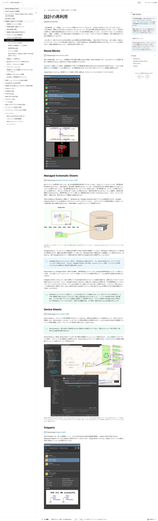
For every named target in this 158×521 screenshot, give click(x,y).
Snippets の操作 (61, 432)
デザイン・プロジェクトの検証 (15, 64)
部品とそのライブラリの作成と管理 (15, 104)
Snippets (135, 66)
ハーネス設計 (9, 102)
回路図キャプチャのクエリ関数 (15, 74)
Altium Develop (141, 20)
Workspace (47, 66)
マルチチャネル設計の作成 (14, 37)
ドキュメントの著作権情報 (14, 119)
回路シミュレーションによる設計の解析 (16, 80)
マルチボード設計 (10, 99)
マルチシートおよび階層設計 (15, 35)
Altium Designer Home (53, 10)
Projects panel (110, 339)
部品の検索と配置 (12, 29)
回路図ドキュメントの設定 (14, 24)
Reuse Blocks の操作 (62, 55)
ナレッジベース (11, 124)
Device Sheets (136, 63)
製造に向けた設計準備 (11, 96)
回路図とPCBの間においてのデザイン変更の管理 (19, 86)
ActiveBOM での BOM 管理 (12, 83)
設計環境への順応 (10, 18)
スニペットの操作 (13, 51)
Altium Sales (136, 32)
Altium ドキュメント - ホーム (15, 121)
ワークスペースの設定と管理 (13, 107)
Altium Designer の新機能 (12, 11)
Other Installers (137, 47)
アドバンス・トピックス (13, 67)
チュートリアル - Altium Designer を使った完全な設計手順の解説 (19, 15)
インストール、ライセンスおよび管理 (15, 110)
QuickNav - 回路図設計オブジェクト (17, 77)
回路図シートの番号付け (13, 59)
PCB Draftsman (9, 94)
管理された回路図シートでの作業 (17, 45)
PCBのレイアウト (10, 88)
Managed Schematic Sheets (140, 61)
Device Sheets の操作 (62, 314)
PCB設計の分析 (9, 91)
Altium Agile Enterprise (143, 22)
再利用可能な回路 (13, 48)
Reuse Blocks (136, 58)
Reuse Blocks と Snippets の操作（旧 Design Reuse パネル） (20, 54)
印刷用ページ (153, 519)
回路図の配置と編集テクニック (15, 26)
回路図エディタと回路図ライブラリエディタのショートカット (20, 70)
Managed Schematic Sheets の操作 (67, 180)
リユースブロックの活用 (15, 43)
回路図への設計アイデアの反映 (68, 10)
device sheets (65, 261)
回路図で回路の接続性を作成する (16, 32)
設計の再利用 (10, 40)
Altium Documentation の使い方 (16, 116)
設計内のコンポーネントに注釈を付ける (18, 61)
